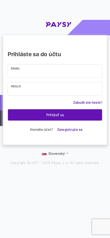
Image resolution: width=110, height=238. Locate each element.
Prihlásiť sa (55, 115)
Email (15, 68)
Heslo (16, 86)
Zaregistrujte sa (69, 129)
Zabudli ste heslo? (87, 102)
